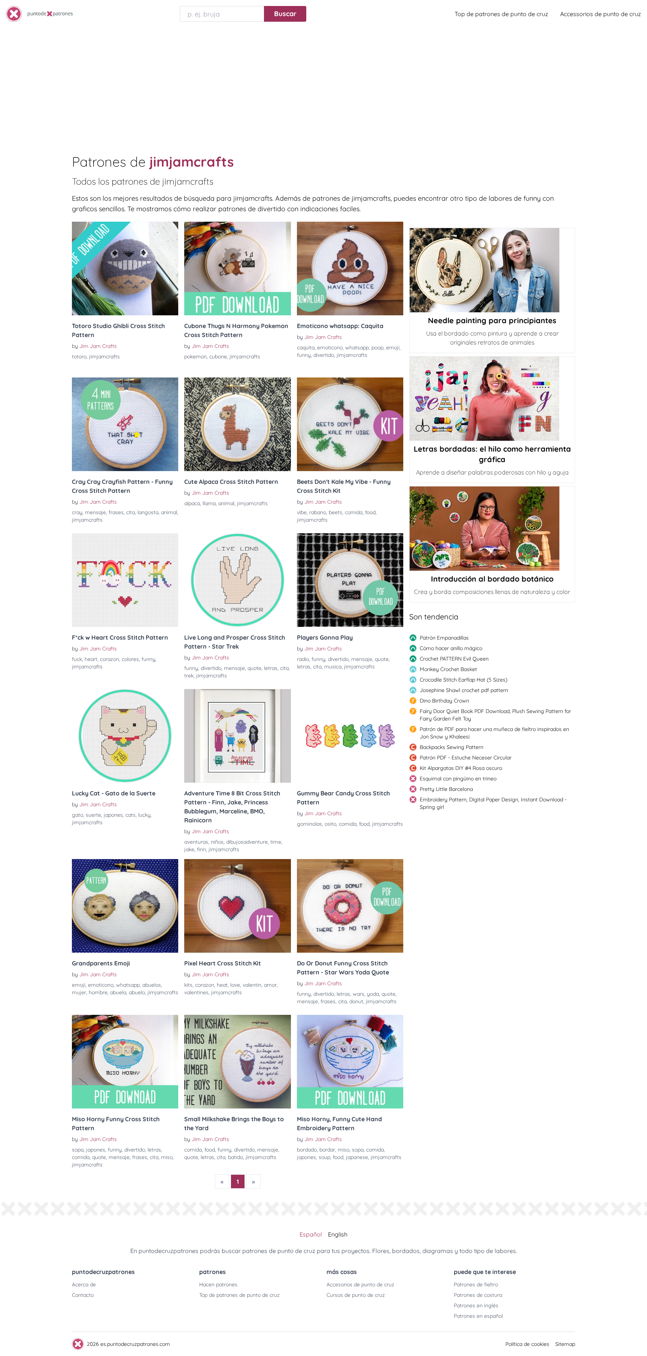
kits (188, 985)
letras (270, 668)
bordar (327, 1149)
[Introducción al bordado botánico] (492, 528)
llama (209, 503)
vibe (302, 512)
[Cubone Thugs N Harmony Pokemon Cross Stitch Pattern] (237, 268)
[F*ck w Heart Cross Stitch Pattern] (125, 580)
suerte (93, 815)
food (370, 512)
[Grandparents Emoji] (125, 906)
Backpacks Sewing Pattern (451, 747)
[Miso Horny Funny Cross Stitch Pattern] (125, 1061)
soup (324, 1157)
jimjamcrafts (104, 356)
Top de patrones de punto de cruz (501, 14)
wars (358, 994)
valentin (252, 985)
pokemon (195, 356)
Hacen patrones (218, 1284)
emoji (393, 347)
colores (130, 659)
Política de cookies (527, 1344)
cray (77, 512)
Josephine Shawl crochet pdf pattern (464, 690)
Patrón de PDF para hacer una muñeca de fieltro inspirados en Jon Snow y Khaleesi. (494, 733)
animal (169, 512)
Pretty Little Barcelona (446, 789)
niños (217, 841)
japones (113, 815)
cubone (218, 356)
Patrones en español (478, 1316)
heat (222, 985)
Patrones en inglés (476, 1305)
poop (377, 347)
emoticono (330, 347)
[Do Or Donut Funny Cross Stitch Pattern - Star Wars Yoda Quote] (350, 906)
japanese (357, 1157)
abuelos (151, 985)
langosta (147, 512)
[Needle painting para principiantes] (492, 270)
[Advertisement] (323, 83)
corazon (109, 659)
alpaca (192, 503)
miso (167, 1157)
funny (304, 355)
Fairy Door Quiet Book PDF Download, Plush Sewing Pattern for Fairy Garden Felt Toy (495, 715)
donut (356, 1001)
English (337, 1234)
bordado (307, 1149)
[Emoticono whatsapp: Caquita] (350, 268)
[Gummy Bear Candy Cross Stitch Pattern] (350, 736)
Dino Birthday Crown (444, 700)
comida (353, 512)
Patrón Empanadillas (444, 637)
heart (91, 659)
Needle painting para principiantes (492, 320)
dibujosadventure (247, 841)
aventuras (196, 841)
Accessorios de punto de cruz (600, 14)
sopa (77, 1149)
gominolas (309, 823)
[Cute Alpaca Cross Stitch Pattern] (237, 424)
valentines (196, 992)
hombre (98, 992)
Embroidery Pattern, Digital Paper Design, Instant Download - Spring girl (493, 803)
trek (189, 675)
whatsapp (357, 347)
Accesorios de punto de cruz (360, 1284)
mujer (79, 992)
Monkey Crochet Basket (448, 669)
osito (330, 823)
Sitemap (565, 1344)
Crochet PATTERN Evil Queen (454, 658)
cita (130, 512)
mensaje (95, 512)
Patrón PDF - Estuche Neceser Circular (465, 757)
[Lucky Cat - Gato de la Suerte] (125, 736)
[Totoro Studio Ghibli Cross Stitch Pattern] (125, 268)
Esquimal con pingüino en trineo (458, 778)
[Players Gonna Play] (350, 580)
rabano (317, 512)
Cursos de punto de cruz (355, 1295)
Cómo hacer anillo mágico (451, 648)
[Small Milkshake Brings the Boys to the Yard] (237, 1061)
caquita (306, 347)
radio (303, 659)
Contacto (83, 1295)
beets (335, 512)
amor (270, 985)
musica (332, 666)
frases (116, 512)
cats (130, 815)
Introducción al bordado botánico (492, 578)
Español (311, 1234)
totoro (79, 356)
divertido (323, 355)
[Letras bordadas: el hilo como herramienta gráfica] (492, 399)
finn (201, 849)
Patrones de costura (478, 1295)
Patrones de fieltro (476, 1284)
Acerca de (84, 1284)
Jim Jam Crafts (98, 346)
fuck (77, 659)
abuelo (137, 992)
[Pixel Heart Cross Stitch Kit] (237, 906)
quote (254, 668)
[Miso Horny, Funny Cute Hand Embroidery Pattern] (350, 1061)
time (275, 841)
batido (235, 1157)
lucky (144, 815)
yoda (373, 994)
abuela (118, 992)
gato (77, 815)
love (235, 985)
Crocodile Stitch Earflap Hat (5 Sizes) (463, 679)
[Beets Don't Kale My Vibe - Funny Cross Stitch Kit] (350, 424)
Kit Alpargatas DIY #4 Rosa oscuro (461, 768)
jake (189, 849)
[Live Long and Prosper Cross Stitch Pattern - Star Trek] (237, 580)
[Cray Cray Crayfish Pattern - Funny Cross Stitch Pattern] (125, 424)
